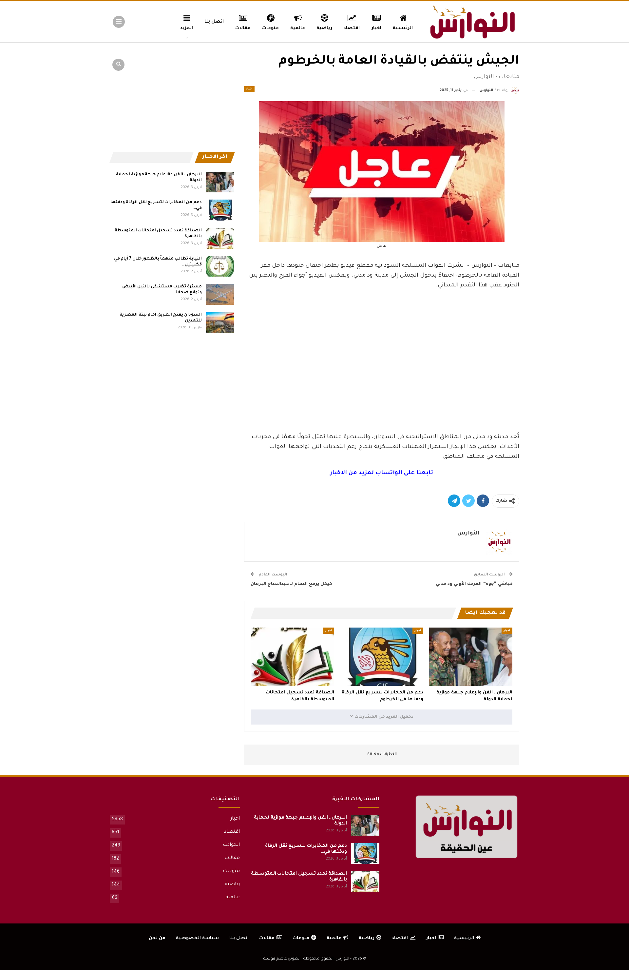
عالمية (297, 28)
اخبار (376, 28)
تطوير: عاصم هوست (281, 959)
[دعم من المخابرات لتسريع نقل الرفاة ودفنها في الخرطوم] (381, 657)
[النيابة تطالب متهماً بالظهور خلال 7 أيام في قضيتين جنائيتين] (220, 266)
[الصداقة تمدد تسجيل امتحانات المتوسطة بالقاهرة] (292, 657)
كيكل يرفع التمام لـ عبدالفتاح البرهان (291, 584)
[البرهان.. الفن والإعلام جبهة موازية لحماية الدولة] (470, 657)
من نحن (157, 938)
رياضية (324, 28)
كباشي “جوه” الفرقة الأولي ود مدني (474, 584)
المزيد (186, 28)
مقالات (243, 28)
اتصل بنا (214, 21)
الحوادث (231, 845)
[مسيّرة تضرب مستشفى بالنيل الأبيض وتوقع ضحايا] (220, 294)
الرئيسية (403, 28)
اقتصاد (352, 28)
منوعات (270, 28)
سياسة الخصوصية (197, 938)
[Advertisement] (382, 383)
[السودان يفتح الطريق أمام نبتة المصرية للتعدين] (220, 322)
